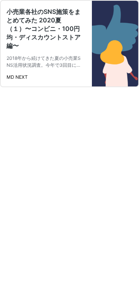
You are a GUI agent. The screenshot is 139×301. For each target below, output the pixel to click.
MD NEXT (17, 77)
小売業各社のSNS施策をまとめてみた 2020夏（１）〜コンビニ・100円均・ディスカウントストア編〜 (44, 28)
